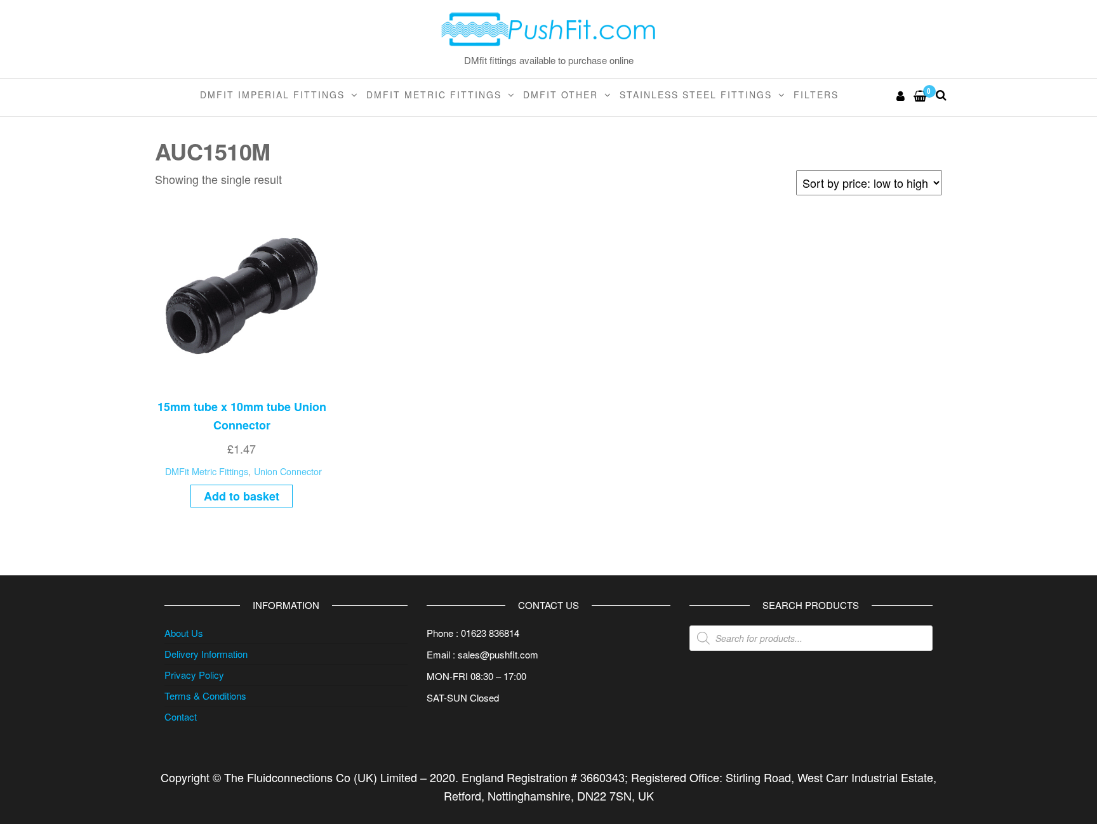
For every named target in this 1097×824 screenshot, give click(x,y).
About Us (183, 632)
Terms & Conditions (205, 695)
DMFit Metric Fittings (434, 94)
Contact (180, 716)
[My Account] (901, 95)
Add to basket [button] (241, 496)
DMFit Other (560, 94)
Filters (816, 94)
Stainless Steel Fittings (696, 94)
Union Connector (288, 471)
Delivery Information (206, 653)
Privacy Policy (194, 674)
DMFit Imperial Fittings (272, 94)
